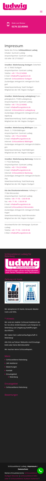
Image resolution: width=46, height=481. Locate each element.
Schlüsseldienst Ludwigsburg (23, 110)
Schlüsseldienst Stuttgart (22, 79)
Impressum (32, 466)
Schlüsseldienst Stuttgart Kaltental (24, 478)
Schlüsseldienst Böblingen (22, 141)
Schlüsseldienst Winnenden (22, 207)
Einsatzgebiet (11, 374)
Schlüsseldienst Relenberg (16, 360)
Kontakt (9, 370)
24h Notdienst (11, 363)
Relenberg (14, 377)
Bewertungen (11, 367)
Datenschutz (23, 469)
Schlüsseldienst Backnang (22, 173)
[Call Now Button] (40, 471)
